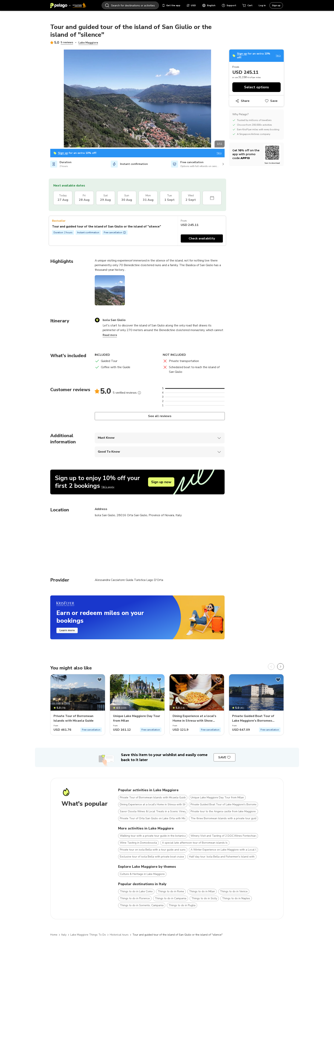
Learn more (67, 630)
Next (227, 99)
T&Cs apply (107, 487)
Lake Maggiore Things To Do (88, 935)
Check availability (202, 238)
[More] (139, 393)
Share (245, 101)
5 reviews (67, 42)
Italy (63, 935)
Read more (110, 335)
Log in (262, 5)
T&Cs (219, 153)
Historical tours (119, 935)
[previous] (271, 666)
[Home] (68, 5)
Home (53, 935)
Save (274, 101)
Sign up (276, 5)
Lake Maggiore (88, 42)
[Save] (99, 679)
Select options (256, 87)
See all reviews (159, 416)
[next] (280, 666)
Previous (47, 99)
